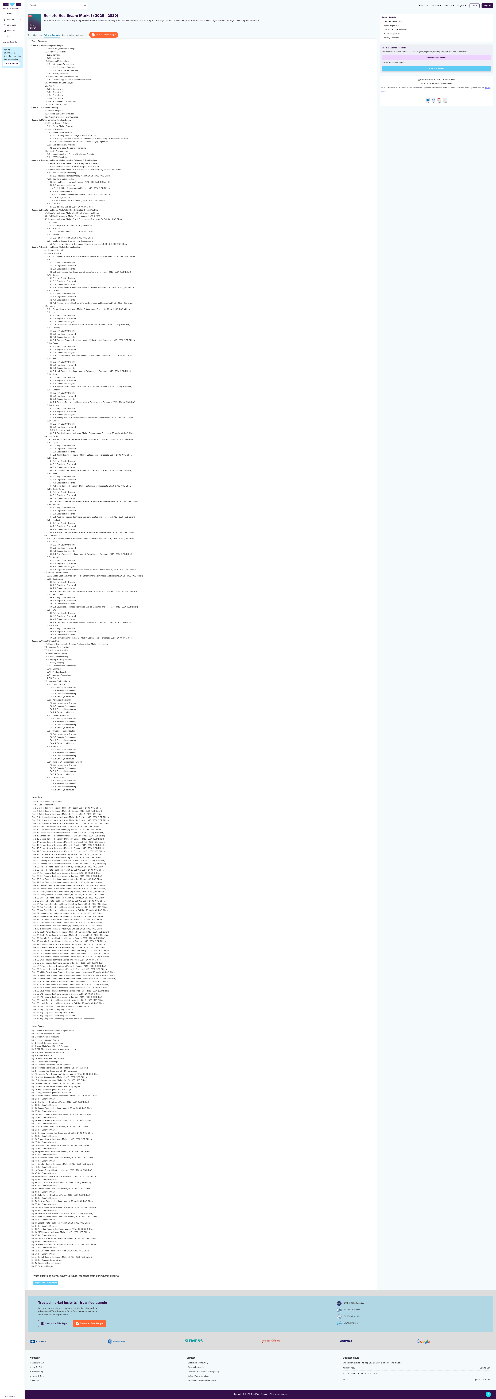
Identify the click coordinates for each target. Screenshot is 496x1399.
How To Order (38, 1368)
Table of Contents (52, 35)
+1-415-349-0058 (353, 1374)
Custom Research (196, 1368)
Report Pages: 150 (391, 26)
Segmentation (68, 35)
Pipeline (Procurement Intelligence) (203, 1372)
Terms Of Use (38, 1376)
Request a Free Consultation (46, 1283)
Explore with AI (11, 64)
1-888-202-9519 (371, 1374)
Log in (474, 6)
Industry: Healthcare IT (393, 38)
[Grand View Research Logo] (11, 6)
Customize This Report (436, 58)
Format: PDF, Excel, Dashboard (396, 30)
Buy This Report (436, 69)
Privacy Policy (37, 1372)
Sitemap (35, 1381)
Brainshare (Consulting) (198, 1363)
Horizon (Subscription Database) (202, 1381)
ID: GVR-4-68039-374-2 (393, 22)
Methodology (81, 35)
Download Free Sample (106, 35)
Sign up (487, 6)
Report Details (389, 18)
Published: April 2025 (392, 34)
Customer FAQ (38, 1363)
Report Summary (35, 35)
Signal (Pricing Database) (199, 1376)
